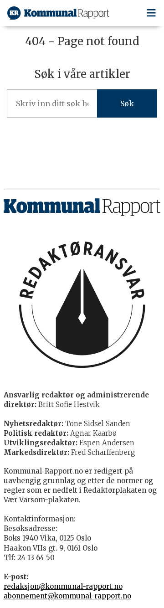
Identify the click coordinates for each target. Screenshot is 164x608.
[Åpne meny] (151, 13)
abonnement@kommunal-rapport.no (67, 596)
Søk (127, 103)
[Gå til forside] (58, 13)
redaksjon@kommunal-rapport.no (63, 586)
